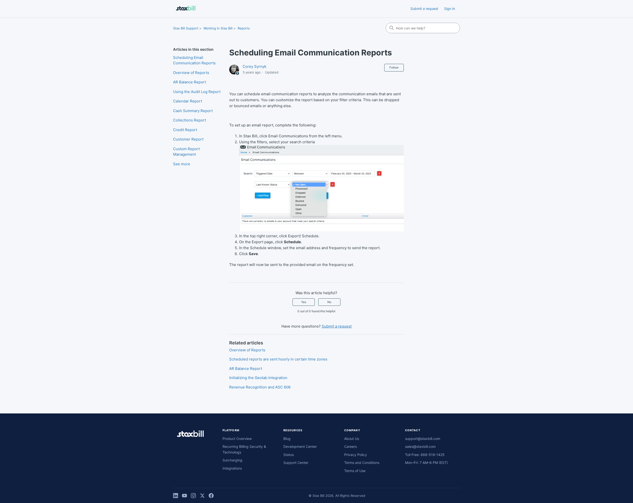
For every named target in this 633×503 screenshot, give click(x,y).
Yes (303, 302)
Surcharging (232, 460)
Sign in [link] (449, 8)
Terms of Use (354, 471)
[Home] (185, 8)
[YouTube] (184, 495)
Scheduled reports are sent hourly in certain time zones (278, 359)
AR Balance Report (189, 82)
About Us (351, 438)
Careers (350, 446)
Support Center (295, 462)
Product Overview (237, 438)
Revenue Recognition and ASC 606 (260, 387)
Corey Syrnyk (254, 66)
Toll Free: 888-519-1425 (425, 455)
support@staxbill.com (422, 438)
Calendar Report (187, 101)
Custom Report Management (186, 151)
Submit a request (424, 8)
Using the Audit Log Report (197, 91)
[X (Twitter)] (202, 495)
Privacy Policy (355, 455)
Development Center (300, 446)
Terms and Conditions (361, 462)
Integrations (232, 468)
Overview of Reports (191, 72)
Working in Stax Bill (217, 28)
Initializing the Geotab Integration (258, 377)
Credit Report (185, 129)
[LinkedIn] (175, 495)
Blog (287, 438)
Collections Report (189, 120)
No (329, 302)
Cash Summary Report (193, 110)
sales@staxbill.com (420, 446)
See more (181, 164)
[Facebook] (211, 495)
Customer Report (188, 139)
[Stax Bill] (190, 434)
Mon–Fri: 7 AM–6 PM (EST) (426, 462)
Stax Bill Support (185, 28)
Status (288, 455)
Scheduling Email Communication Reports (194, 60)
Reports (244, 28)
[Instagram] (193, 495)
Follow (394, 67)
